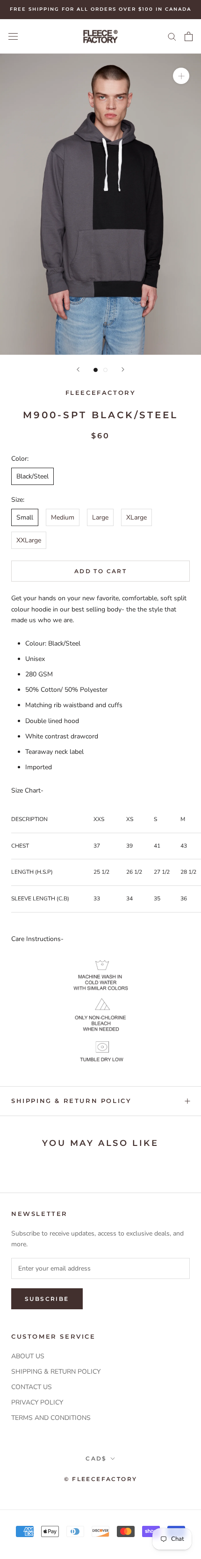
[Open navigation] (13, 36)
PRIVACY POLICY (37, 1402)
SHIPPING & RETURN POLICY (55, 1371)
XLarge (136, 517)
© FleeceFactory (100, 1478)
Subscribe (47, 1298)
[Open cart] (189, 36)
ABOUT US (27, 1356)
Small (24, 517)
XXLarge (28, 540)
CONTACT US (31, 1387)
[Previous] (78, 369)
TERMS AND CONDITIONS (51, 1417)
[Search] (172, 36)
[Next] (123, 369)
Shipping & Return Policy (71, 1100)
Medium (62, 517)
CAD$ (96, 1458)
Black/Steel (32, 476)
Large (100, 517)
